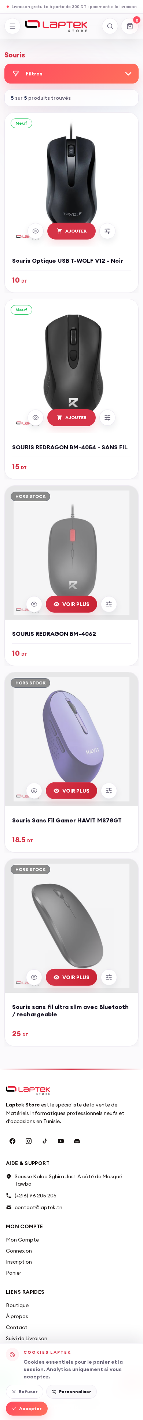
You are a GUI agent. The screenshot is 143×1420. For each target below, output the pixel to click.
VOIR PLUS (75, 604)
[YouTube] (60, 1141)
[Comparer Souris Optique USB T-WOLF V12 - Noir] (107, 231)
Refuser (28, 1391)
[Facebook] (12, 1141)
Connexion (19, 1250)
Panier (13, 1272)
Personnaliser (75, 1391)
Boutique (17, 1305)
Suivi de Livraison (26, 1338)
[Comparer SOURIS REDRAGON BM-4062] (109, 604)
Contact (16, 1327)
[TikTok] (44, 1141)
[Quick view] (35, 231)
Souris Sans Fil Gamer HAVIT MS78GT (67, 820)
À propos (17, 1316)
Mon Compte (22, 1239)
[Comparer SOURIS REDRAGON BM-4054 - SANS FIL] (107, 418)
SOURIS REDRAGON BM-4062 (54, 633)
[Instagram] (28, 1141)
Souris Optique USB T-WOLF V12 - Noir (67, 260)
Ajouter (76, 231)
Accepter (30, 1408)
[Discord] (77, 1141)
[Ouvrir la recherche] (110, 26)
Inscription (19, 1261)
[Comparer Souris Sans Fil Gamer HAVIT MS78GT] (109, 791)
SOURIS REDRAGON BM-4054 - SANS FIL (70, 447)
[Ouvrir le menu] (12, 26)
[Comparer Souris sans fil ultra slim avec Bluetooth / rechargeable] (109, 977)
